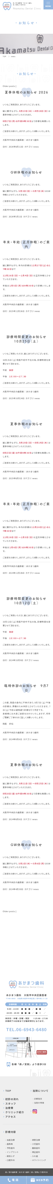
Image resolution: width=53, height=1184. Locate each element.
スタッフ (10, 1103)
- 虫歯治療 (10, 1140)
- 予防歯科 (10, 1148)
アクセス (10, 1116)
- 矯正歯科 (35, 1152)
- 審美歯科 (35, 1148)
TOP (8, 1090)
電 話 (15, 1180)
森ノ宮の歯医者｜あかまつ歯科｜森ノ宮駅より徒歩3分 (26, 1172)
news (36, 146)
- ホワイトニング (38, 1160)
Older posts (9, 86)
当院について (41, 1090)
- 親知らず (10, 1156)
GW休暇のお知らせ (26, 172)
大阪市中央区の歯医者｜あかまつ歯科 (21, 139)
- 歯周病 (9, 1144)
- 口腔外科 (10, 1160)
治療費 (9, 1108)
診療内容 (10, 1132)
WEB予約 (42, 1180)
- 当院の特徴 (38, 1102)
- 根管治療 (35, 1140)
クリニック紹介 (14, 1112)
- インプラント (12, 1152)
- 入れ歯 (34, 1156)
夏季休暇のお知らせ (26, 424)
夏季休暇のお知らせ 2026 (26, 92)
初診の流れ (12, 1099)
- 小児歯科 (35, 1144)
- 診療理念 (37, 1098)
